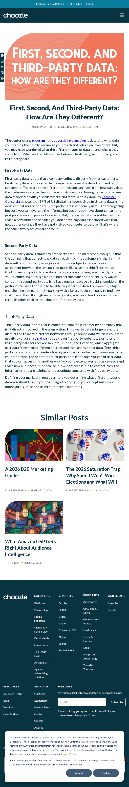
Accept (79, 773)
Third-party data (78, 329)
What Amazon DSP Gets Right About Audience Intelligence (30, 548)
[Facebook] (2, 55)
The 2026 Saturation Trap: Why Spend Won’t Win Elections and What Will (94, 475)
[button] (122, 15)
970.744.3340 (56, 3)
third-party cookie (48, 338)
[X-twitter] (2, 67)
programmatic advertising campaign (59, 140)
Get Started (75, 3)
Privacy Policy (68, 753)
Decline (106, 773)
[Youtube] (2, 78)
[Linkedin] (2, 72)
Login (89, 3)
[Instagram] (2, 61)
